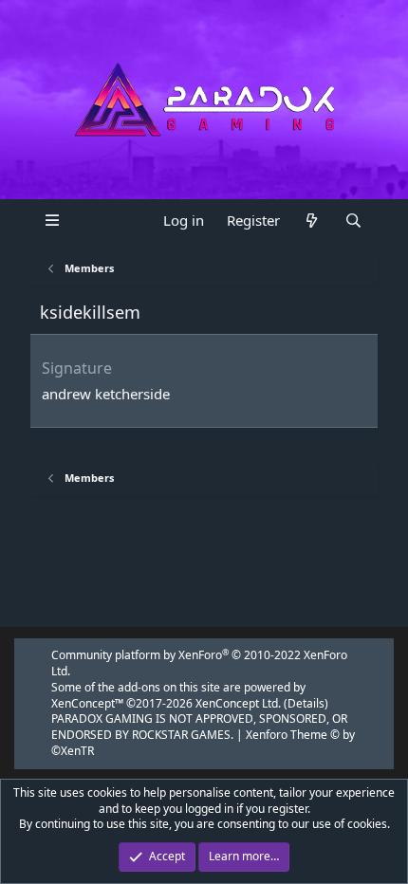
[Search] (352, 220)
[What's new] (311, 220)
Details (306, 703)
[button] (51, 220)
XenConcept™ (87, 703)
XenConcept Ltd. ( (241, 703)
